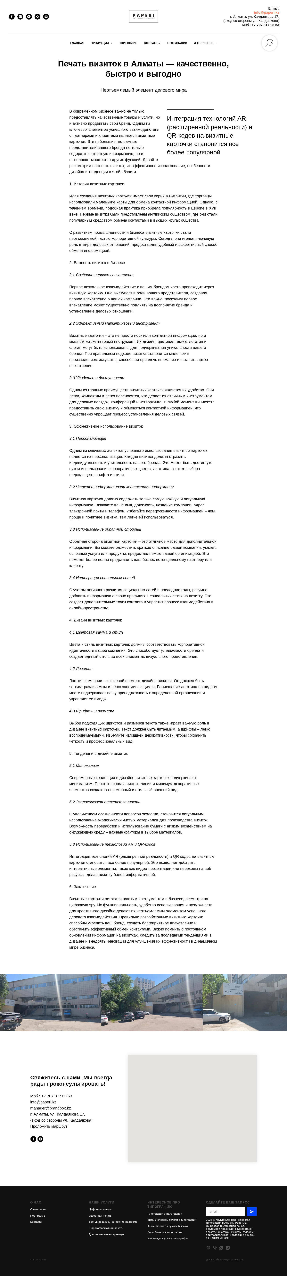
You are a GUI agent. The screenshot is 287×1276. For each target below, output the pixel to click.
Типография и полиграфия (164, 1213)
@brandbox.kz (58, 1108)
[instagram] (20, 17)
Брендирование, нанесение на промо (113, 1221)
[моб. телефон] (214, 1247)
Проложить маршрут (48, 1126)
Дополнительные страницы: (107, 1234)
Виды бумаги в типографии (164, 1232)
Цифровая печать (100, 1209)
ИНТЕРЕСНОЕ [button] (204, 43)
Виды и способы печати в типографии (171, 1219)
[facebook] (12, 17)
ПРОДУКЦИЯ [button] (100, 43)
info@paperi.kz (266, 12)
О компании (38, 1209)
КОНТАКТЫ (152, 43)
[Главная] (208, 1247)
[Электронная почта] (46, 17)
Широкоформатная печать (106, 1227)
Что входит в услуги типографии (168, 1238)
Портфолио (37, 1215)
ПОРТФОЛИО (128, 43)
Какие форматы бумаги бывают (167, 1226)
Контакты (36, 1221)
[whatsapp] (29, 17)
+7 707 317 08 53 (265, 25)
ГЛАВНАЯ (77, 43)
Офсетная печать (100, 1215)
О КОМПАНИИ (177, 43)
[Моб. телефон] (37, 17)
